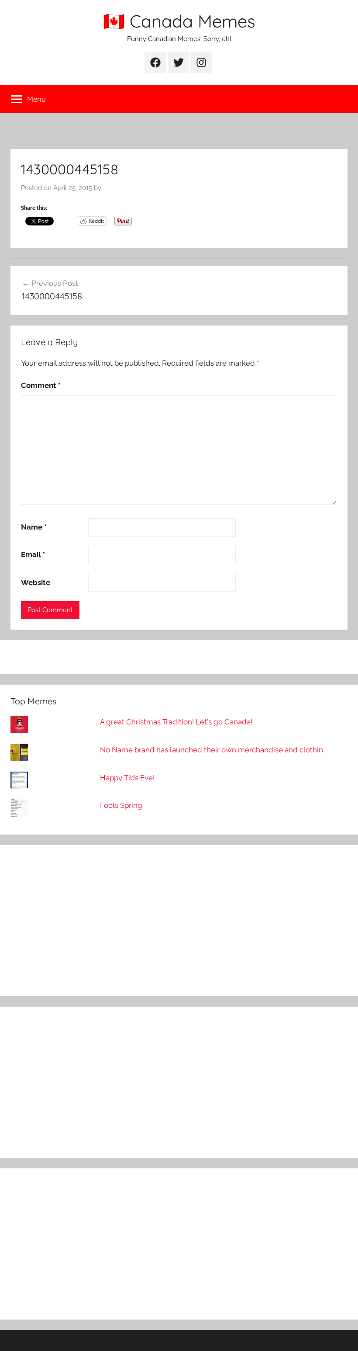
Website (35, 582)
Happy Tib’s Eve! (127, 777)
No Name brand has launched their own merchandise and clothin (211, 749)
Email (33, 554)
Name (34, 527)
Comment (41, 385)
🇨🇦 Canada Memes (179, 21)
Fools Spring (121, 805)
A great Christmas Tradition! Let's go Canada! (176, 721)
